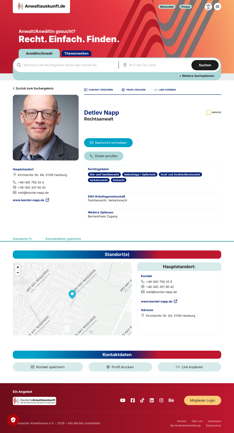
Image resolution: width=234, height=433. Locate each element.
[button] (72, 294)
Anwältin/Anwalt (39, 53)
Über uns (197, 421)
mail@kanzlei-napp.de (33, 192)
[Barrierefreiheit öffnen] (208, 6)
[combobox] (65, 65)
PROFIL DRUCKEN (136, 89)
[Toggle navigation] (217, 6)
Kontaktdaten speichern (63, 239)
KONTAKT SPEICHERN (101, 89)
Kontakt (181, 421)
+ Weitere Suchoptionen (196, 76)
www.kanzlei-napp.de (28, 200)
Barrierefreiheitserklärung (185, 425)
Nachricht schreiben (111, 143)
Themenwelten (76, 53)
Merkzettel (166, 6)
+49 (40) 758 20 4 (31, 182)
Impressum (214, 421)
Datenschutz (213, 425)
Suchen (205, 65)
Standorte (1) (22, 239)
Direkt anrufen (106, 156)
